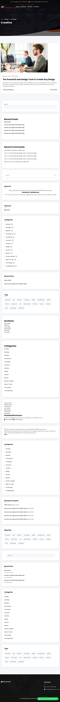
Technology (10, 263)
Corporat (10, 240)
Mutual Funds (27, 304)
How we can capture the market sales (14, 125)
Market (9, 253)
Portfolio (35, 304)
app (14, 300)
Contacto (36, 6)
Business (9, 231)
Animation (7, 300)
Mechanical (7, 413)
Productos (23, 6)
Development (41, 300)
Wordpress (21, 308)
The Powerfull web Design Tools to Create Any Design (23, 153)
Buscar (6, 104)
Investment (14, 304)
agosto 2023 (7, 323)
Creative (16, 76)
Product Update (11, 256)
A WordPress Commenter (10, 150)
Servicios (30, 6)
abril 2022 (6, 325)
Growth (9, 250)
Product (42, 304)
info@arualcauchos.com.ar (41, 1)
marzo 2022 (7, 327)
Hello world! (7, 122)
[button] (48, 698)
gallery (48, 300)
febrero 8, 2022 (7, 76)
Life (20, 304)
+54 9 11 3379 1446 (23, 1)
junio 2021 (6, 330)
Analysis (9, 224)
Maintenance (7, 410)
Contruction (7, 411)
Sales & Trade (11, 259)
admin (5, 161)
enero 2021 (7, 332)
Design (9, 247)
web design (13, 308)
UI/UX (6, 308)
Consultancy (10, 234)
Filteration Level (8, 405)
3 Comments (53, 89)
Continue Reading (8, 89)
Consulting (10, 237)
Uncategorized (11, 266)
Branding (9, 227)
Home (17, 6)
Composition (7, 406)
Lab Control (7, 408)
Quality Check (7, 403)
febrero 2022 (7, 328)
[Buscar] (52, 555)
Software (48, 304)
